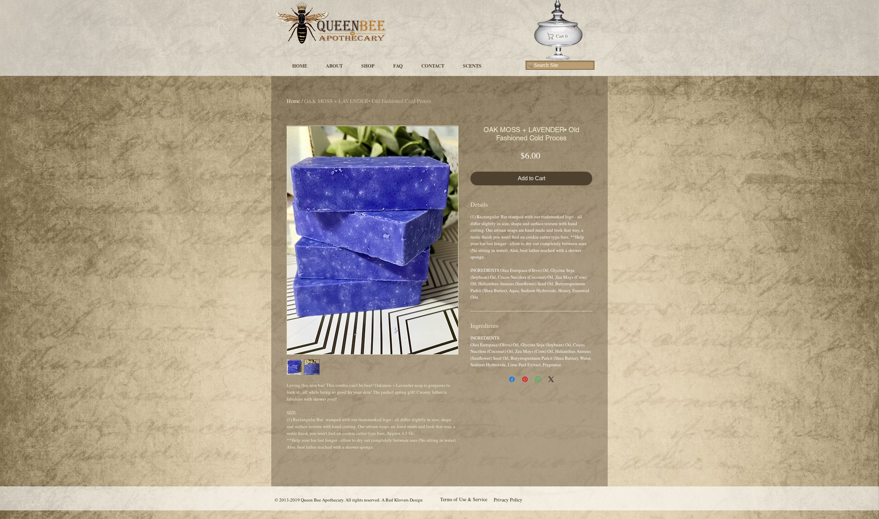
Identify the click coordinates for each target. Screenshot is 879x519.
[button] (560, 36)
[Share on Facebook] (512, 379)
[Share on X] (551, 379)
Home (293, 100)
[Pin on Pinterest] (525, 379)
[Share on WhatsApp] (538, 379)
